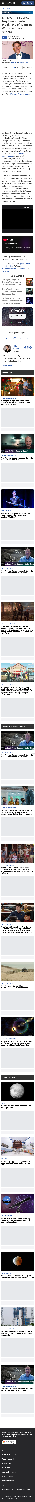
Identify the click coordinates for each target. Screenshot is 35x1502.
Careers (4, 1485)
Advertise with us (7, 1476)
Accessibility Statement (10, 1472)
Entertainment (6, 8)
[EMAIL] (30, 347)
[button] (31, 3)
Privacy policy (6, 1463)
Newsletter (29, 67)
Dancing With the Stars (19, 94)
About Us (5, 1450)
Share (6, 67)
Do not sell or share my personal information (16, 1489)
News (4, 37)
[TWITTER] (25, 347)
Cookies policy (7, 1467)
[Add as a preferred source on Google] (9, 1442)
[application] (17, 218)
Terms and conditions (9, 1459)
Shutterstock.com (23, 62)
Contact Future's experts (10, 1454)
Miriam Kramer (14, 36)
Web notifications (8, 1481)
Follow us (18, 67)
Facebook (21, 269)
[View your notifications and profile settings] (28, 3)
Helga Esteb (13, 62)
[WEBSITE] (28, 347)
